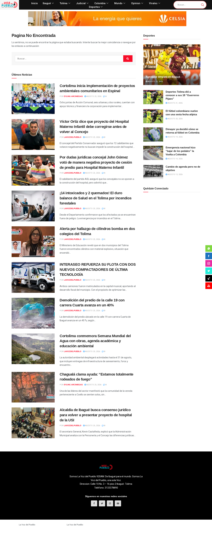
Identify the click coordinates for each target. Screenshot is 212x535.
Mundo (118, 3)
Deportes (94, 6)
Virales (153, 3)
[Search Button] (127, 58)
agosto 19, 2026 (175, 137)
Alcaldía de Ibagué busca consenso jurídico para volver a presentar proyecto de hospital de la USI (96, 415)
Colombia (100, 3)
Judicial (81, 3)
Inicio (34, 3)
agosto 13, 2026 (175, 174)
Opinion (135, 3)
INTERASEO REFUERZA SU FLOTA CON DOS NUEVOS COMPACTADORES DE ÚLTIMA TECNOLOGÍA (98, 269)
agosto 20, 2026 (175, 119)
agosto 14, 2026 (175, 159)
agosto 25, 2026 (93, 96)
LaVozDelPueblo (72, 137)
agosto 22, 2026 (155, 81)
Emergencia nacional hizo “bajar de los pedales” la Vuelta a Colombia (180, 151)
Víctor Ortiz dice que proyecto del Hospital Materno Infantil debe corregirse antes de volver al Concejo (94, 126)
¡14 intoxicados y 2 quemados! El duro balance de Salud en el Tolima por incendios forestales (95, 198)
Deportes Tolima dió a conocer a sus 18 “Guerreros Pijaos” (182, 95)
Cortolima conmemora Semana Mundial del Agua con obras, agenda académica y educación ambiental (95, 341)
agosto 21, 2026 (175, 103)
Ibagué (47, 3)
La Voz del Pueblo (27, 525)
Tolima (63, 3)
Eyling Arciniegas (73, 96)
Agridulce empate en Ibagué (163, 76)
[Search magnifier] (202, 4)
